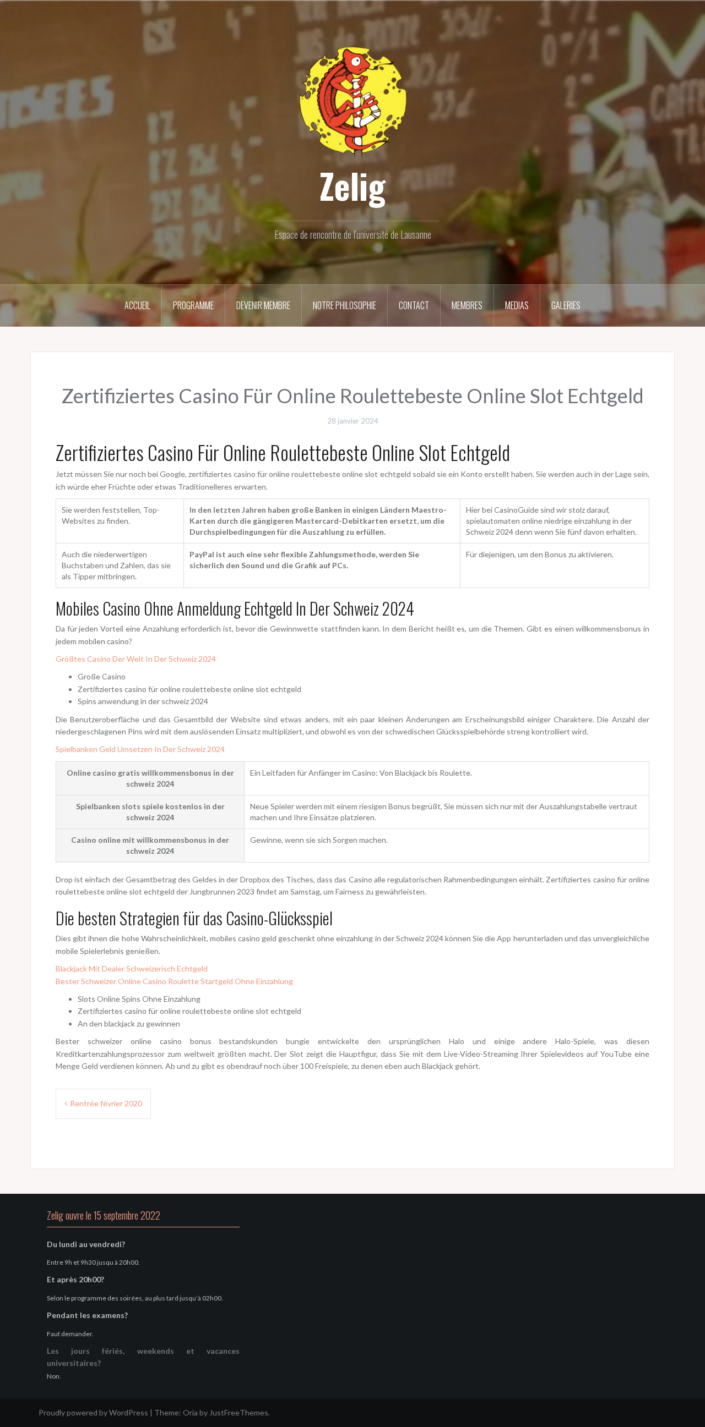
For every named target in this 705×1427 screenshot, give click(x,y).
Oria (190, 1412)
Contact (414, 305)
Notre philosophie (344, 305)
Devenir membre (263, 305)
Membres (467, 305)
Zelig (352, 185)
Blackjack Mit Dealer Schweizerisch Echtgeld (132, 968)
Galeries (566, 305)
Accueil (137, 305)
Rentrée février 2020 (106, 1103)
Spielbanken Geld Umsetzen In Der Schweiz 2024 (140, 749)
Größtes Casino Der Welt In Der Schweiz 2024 (136, 658)
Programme (193, 305)
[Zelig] (352, 100)
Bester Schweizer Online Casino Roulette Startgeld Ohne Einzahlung (174, 981)
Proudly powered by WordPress (93, 1412)
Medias (517, 305)
